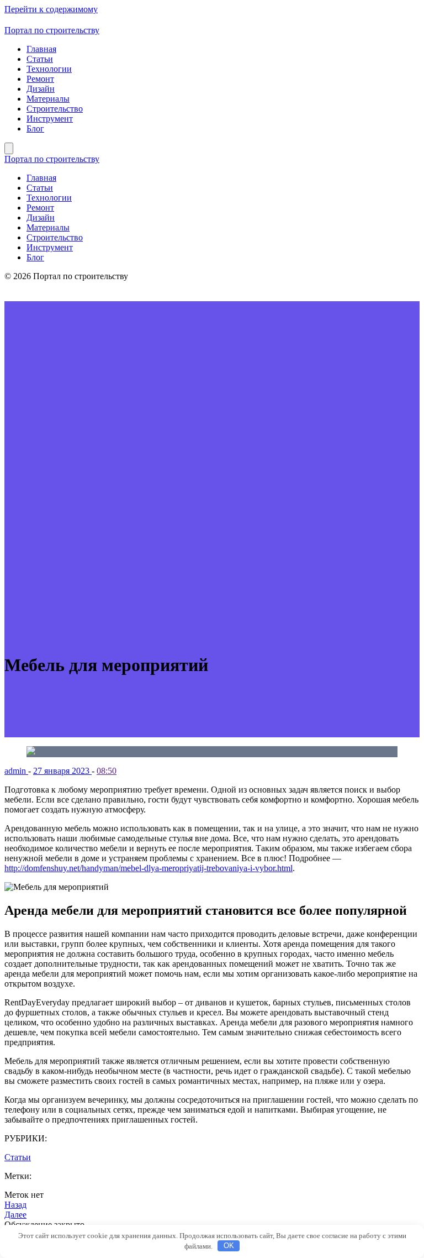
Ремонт (40, 78)
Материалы (48, 98)
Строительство (54, 108)
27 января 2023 (62, 770)
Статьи (39, 59)
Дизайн (40, 88)
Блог (35, 128)
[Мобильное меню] (8, 148)
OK (229, 1245)
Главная (41, 49)
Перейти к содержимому (51, 9)
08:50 (106, 770)
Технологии (49, 69)
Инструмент (49, 118)
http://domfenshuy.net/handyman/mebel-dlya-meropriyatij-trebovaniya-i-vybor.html (148, 868)
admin (16, 770)
